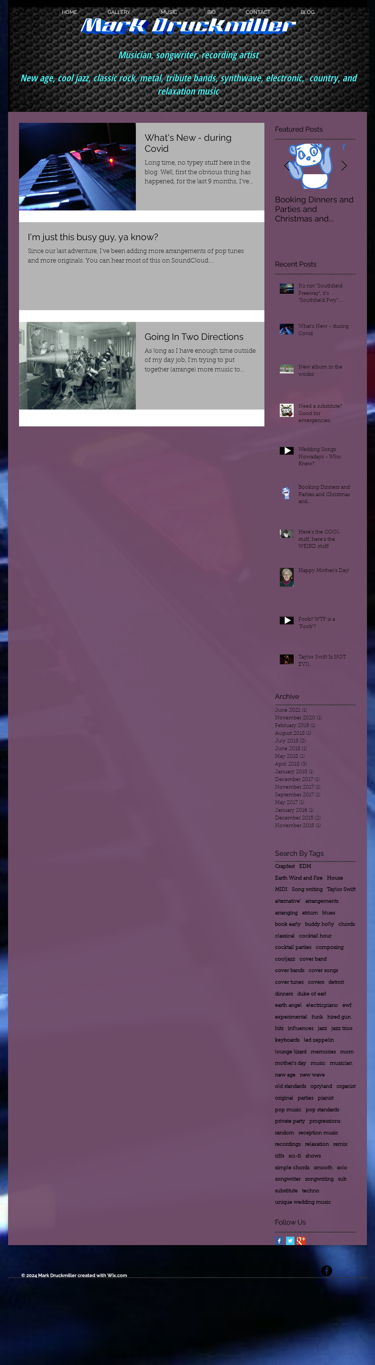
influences (300, 1028)
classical (285, 936)
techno (310, 1191)
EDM (305, 866)
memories (323, 1052)
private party (290, 1121)
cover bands (289, 970)
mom (347, 1052)
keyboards (287, 1040)
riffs (279, 1156)
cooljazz (285, 959)
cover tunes (289, 982)
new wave (312, 1075)
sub (342, 1179)
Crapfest (285, 866)
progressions (324, 1121)
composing (330, 947)
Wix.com (117, 1275)
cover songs (323, 970)
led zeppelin (319, 1040)
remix (340, 1144)
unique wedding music (303, 1202)
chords (346, 924)
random (284, 1133)
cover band (313, 959)
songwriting (319, 1179)
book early (288, 924)
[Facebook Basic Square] (279, 1241)
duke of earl (311, 994)
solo (342, 1168)
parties (305, 1098)
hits (279, 1028)
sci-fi (295, 1156)
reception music (318, 1133)
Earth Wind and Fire (299, 878)
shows (313, 1156)
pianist (326, 1098)
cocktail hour (315, 936)
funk (317, 1017)
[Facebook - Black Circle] (326, 1270)
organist (346, 1086)
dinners (284, 994)
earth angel (288, 1005)
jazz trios (341, 1028)
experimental (291, 1017)
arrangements (321, 901)
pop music (288, 1110)
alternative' (288, 901)
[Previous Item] (286, 166)
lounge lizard (291, 1052)
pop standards (322, 1110)
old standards (290, 1086)
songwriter (288, 1179)
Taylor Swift (341, 889)
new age (285, 1075)
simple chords (292, 1168)
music (318, 1063)
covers (316, 982)
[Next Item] (344, 166)
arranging (286, 913)
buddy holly (319, 924)
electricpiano (322, 1005)
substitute (286, 1191)
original (284, 1098)
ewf (347, 1005)
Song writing (307, 889)
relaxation (317, 1144)
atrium (310, 913)
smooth (323, 1168)
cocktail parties (293, 947)
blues (328, 913)
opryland (321, 1086)
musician (341, 1063)
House (335, 878)
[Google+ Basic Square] (301, 1241)
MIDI (281, 889)
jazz (322, 1028)
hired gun (339, 1017)
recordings (288, 1144)
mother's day (290, 1063)
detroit (336, 982)
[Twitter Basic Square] (290, 1241)
